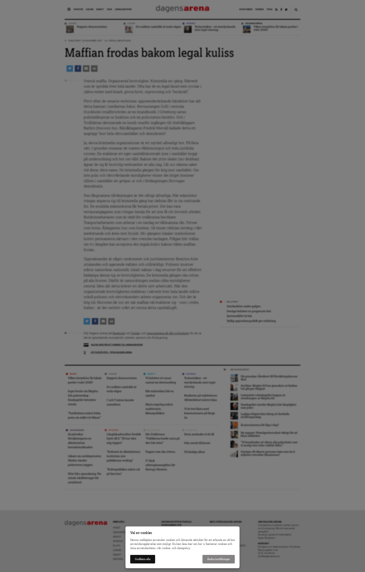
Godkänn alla (142, 559)
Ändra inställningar (218, 559)
